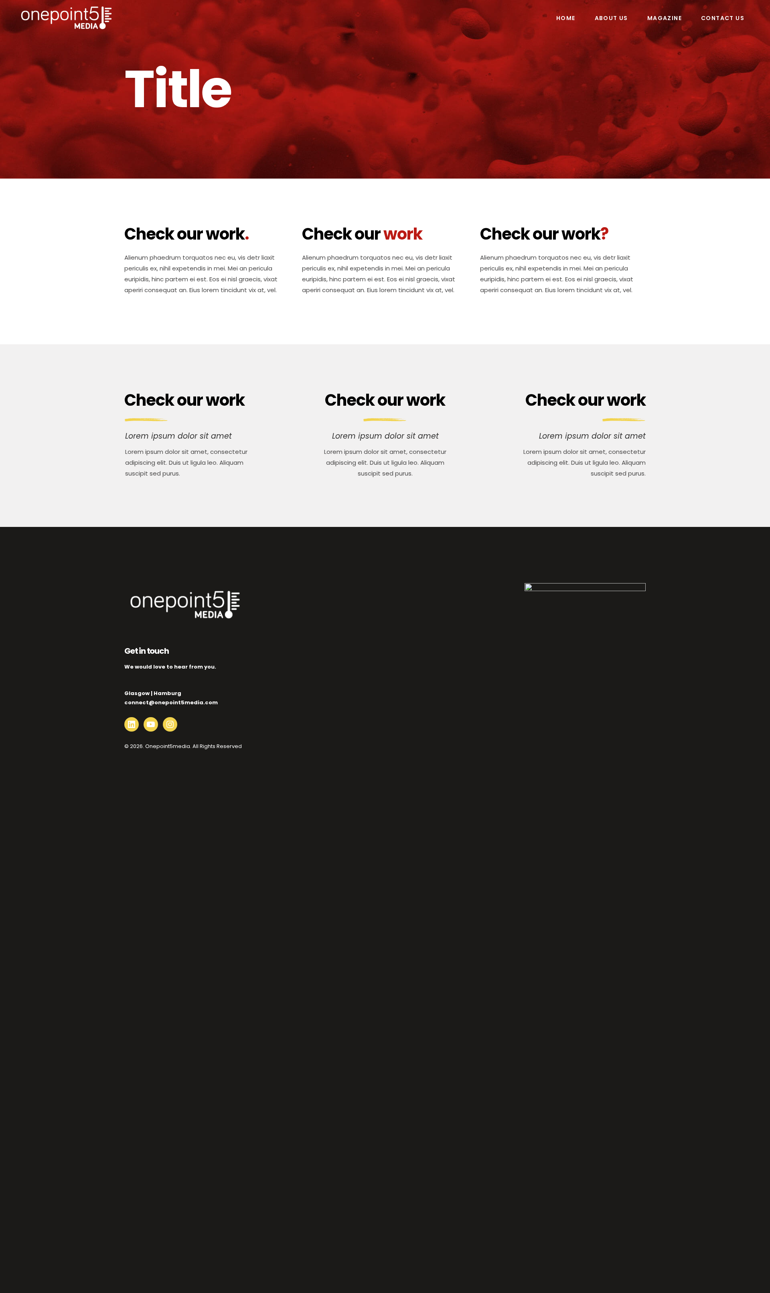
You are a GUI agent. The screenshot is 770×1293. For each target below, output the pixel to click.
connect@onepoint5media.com (171, 702)
